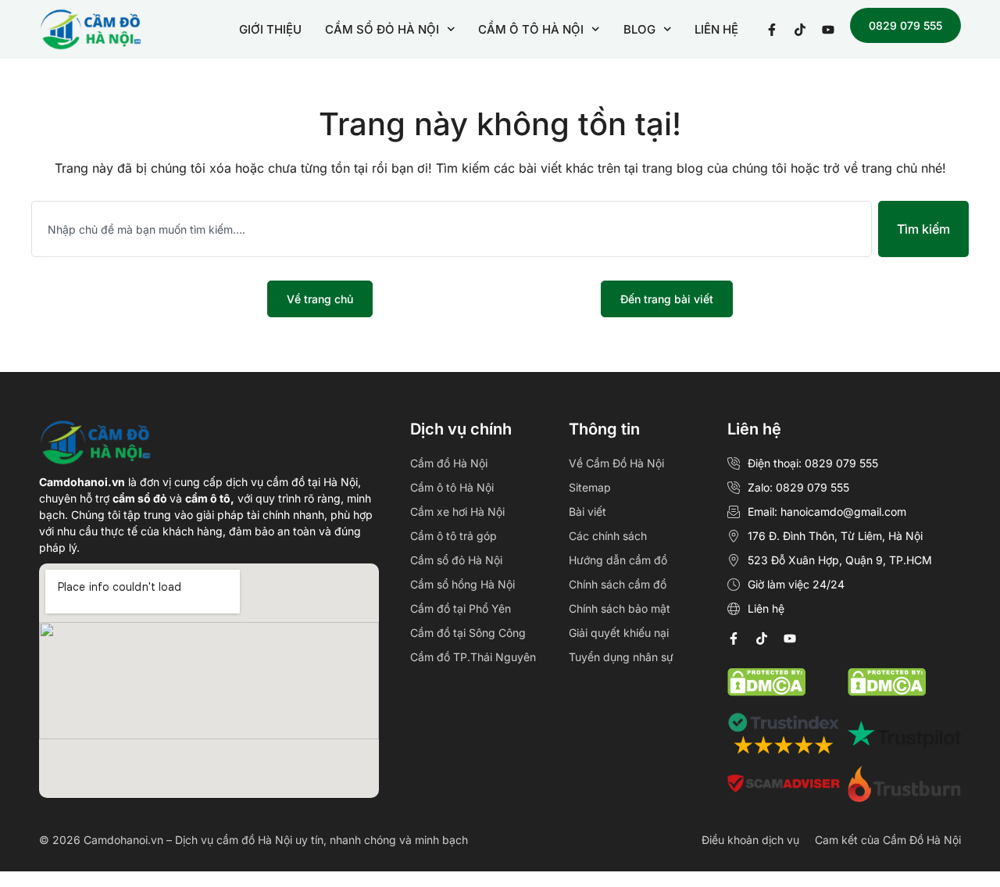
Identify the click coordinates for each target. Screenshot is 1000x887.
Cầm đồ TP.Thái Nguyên (473, 656)
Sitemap (590, 487)
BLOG (639, 29)
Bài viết (587, 511)
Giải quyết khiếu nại (619, 632)
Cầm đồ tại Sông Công (468, 632)
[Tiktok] (761, 638)
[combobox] (451, 229)
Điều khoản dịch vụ (750, 839)
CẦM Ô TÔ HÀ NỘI (531, 29)
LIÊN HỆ (716, 29)
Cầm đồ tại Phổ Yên (460, 608)
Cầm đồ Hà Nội (449, 463)
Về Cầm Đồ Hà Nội (616, 463)
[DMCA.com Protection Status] (887, 691)
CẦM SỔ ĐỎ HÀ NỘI (382, 29)
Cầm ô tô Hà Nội (452, 487)
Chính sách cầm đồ (617, 584)
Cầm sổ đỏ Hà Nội (456, 560)
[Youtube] (790, 638)
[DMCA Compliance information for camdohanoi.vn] (766, 691)
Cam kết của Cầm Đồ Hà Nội (888, 839)
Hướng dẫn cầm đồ (618, 560)
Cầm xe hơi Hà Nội (457, 511)
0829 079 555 (905, 25)
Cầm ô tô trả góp (453, 535)
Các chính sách (608, 535)
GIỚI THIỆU (270, 29)
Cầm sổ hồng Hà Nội (462, 584)
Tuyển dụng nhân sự (621, 656)
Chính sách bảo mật (619, 608)
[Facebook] (733, 638)
